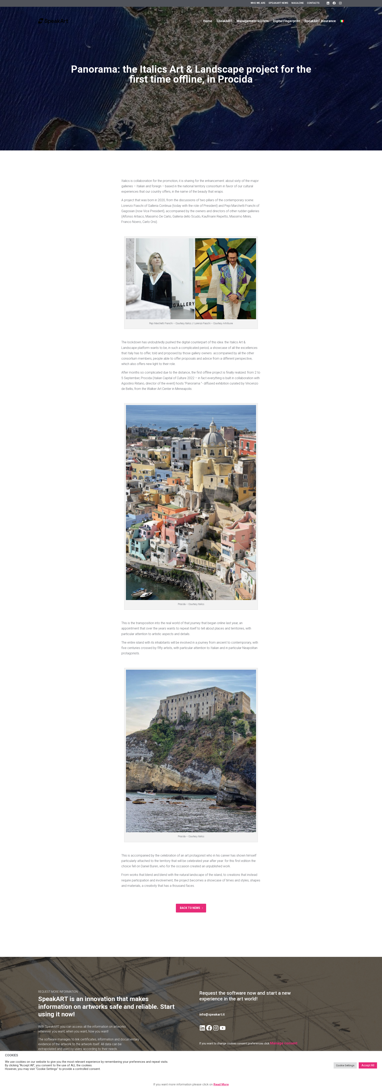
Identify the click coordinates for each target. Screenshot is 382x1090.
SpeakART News (278, 3)
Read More (221, 1084)
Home (207, 21)
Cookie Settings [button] (345, 1065)
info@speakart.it (212, 1014)
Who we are (258, 3)
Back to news (190, 907)
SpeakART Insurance (320, 21)
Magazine (297, 3)
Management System (253, 21)
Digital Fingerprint (286, 21)
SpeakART (224, 21)
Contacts (313, 3)
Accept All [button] (368, 1065)
